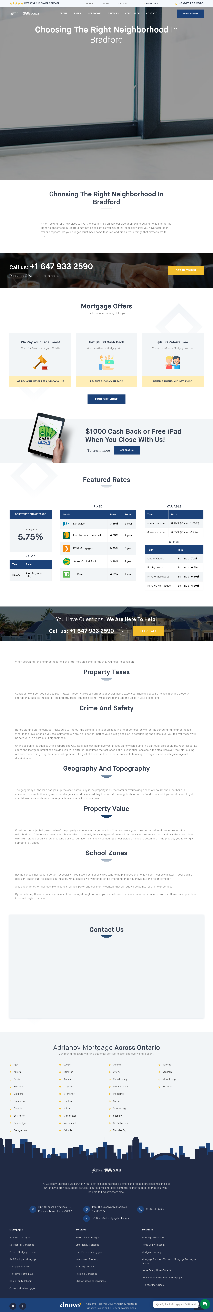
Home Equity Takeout (20, 1281)
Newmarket (69, 1123)
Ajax (16, 1065)
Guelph (67, 1065)
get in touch (186, 270)
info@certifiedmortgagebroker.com (111, 1218)
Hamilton (68, 1072)
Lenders (105, 4)
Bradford (18, 1094)
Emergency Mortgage (87, 1245)
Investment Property (87, 1259)
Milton (67, 1108)
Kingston (68, 1087)
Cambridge (20, 1123)
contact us (127, 450)
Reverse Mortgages (86, 1274)
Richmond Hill (120, 1087)
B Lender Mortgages (153, 1285)
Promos (89, 4)
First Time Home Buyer (21, 1274)
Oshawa (117, 1065)
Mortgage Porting (151, 1252)
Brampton (19, 1101)
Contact (151, 14)
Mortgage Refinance (20, 1267)
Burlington (19, 1116)
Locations (123, 4)
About (63, 14)
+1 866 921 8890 (155, 1209)
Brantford (19, 1108)
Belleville (19, 1087)
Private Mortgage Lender (23, 1252)
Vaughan (167, 1072)
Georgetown (21, 1130)
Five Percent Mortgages (89, 1252)
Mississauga (69, 1116)
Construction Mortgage (22, 1288)
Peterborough (120, 1079)
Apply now (189, 14)
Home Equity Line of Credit (156, 1270)
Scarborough (120, 1108)
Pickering (118, 1094)
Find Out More (106, 399)
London (67, 1101)
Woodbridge (169, 1079)
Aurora (17, 1072)
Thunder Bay (119, 1130)
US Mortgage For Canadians (91, 1281)
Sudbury (117, 1116)
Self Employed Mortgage (22, 1259)
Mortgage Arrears (85, 1267)
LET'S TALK (148, 631)
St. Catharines (121, 1123)
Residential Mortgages (21, 1245)
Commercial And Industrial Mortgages (162, 1278)
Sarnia (116, 1101)
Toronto (167, 1065)
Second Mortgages (19, 1238)
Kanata (67, 1079)
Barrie (17, 1079)
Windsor (167, 1087)
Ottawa (117, 1072)
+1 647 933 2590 (191, 3)
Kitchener (68, 1094)
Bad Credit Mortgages (87, 1238)
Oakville (67, 1130)
